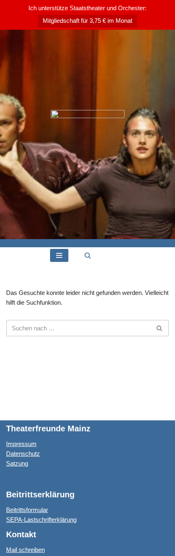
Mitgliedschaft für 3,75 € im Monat (87, 20)
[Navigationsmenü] (59, 255)
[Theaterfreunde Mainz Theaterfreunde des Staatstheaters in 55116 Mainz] (88, 134)
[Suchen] (88, 256)
